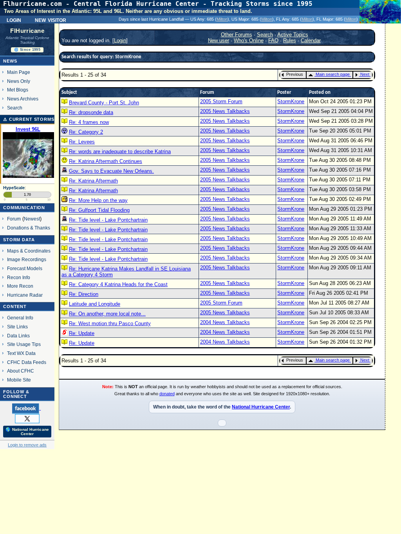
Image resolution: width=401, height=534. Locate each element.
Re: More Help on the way (98, 200)
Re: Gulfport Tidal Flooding (99, 210)
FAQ (273, 40)
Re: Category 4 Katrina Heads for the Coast (118, 284)
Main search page (332, 74)
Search (14, 107)
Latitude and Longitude (94, 304)
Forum (14, 218)
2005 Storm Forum (221, 101)
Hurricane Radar (25, 294)
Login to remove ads (27, 445)
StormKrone (290, 101)
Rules (289, 40)
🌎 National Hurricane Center (27, 431)
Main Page (18, 72)
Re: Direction (83, 294)
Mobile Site (19, 379)
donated (167, 393)
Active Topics (292, 35)
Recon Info (18, 277)
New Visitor (50, 19)
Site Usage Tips (24, 344)
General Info (20, 317)
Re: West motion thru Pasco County (110, 323)
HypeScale (14, 187)
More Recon (20, 286)
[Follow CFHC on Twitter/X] (27, 418)
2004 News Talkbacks (225, 322)
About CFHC (20, 370)
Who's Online (249, 40)
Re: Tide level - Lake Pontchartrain (108, 220)
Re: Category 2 (86, 132)
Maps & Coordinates (29, 250)
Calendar (311, 40)
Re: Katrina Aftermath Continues (105, 161)
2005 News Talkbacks (225, 111)
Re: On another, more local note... (107, 314)
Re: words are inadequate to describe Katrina (120, 151)
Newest (32, 218)
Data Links (18, 335)
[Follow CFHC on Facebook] (26, 408)
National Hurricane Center (261, 407)
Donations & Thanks (28, 227)
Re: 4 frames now (89, 122)
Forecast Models (24, 268)
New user (218, 40)
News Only (18, 81)
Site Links (17, 326)
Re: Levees (82, 142)
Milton (222, 19)
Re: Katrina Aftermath (93, 181)
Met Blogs (17, 89)
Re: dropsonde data (91, 112)
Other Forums (236, 35)
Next (364, 74)
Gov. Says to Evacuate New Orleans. (111, 171)
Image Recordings (26, 259)
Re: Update (81, 333)
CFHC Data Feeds (26, 362)
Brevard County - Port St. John (104, 103)
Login (14, 19)
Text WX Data (21, 353)
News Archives (22, 98)
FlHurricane (27, 31)
